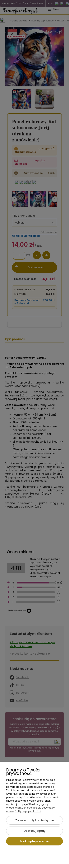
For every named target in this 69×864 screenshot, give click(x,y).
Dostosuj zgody (34, 831)
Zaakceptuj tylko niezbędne (34, 820)
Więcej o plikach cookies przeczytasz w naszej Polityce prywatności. (30, 809)
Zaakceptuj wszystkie (34, 841)
